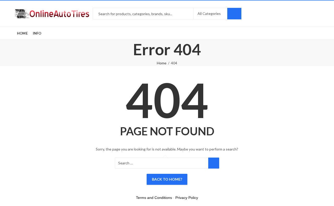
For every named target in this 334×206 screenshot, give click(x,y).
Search (234, 13)
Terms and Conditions (154, 198)
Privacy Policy (186, 198)
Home (161, 63)
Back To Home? (167, 179)
